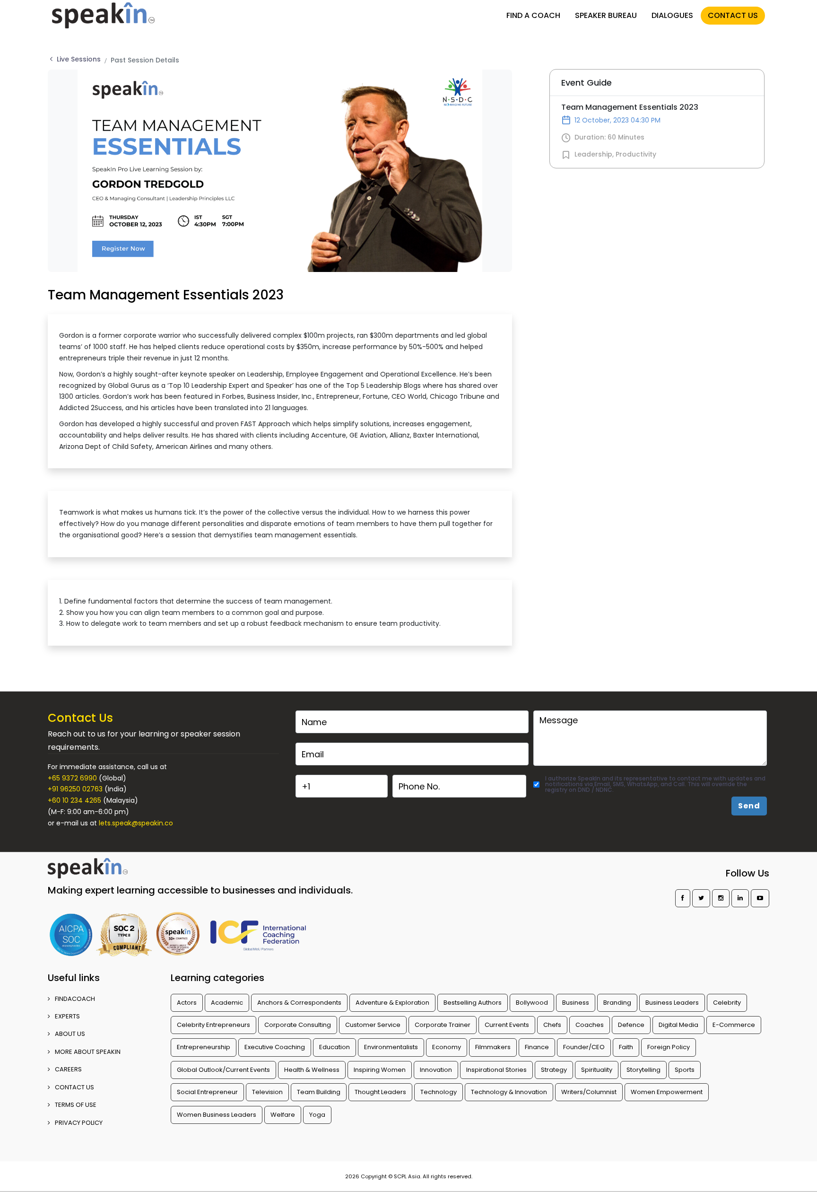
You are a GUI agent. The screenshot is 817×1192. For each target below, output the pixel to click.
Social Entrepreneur (207, 1091)
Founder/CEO (584, 1047)
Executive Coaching (274, 1047)
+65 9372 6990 (72, 778)
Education (334, 1047)
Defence (631, 1024)
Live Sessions (79, 59)
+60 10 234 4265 (74, 800)
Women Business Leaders (216, 1114)
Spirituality (596, 1069)
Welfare (282, 1114)
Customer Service (372, 1024)
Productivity (636, 154)
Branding (617, 1002)
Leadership (593, 154)
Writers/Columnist (589, 1091)
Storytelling (643, 1069)
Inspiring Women (380, 1069)
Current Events (507, 1024)
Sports (685, 1069)
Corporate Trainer (442, 1024)
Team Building (318, 1091)
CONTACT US (733, 15)
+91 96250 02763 (75, 789)
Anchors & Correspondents (299, 1002)
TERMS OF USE (75, 1104)
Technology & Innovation (509, 1091)
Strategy (554, 1069)
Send (749, 805)
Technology (438, 1091)
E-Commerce (734, 1024)
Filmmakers (493, 1047)
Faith (626, 1047)
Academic (227, 1002)
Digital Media (678, 1024)
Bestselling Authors (472, 1002)
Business (575, 1002)
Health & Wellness (311, 1069)
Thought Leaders (380, 1091)
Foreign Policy (668, 1047)
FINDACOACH (75, 998)
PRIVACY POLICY (79, 1122)
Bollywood (532, 1002)
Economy (446, 1047)
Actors (187, 1002)
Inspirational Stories (496, 1069)
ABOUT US (70, 1033)
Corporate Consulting (297, 1024)
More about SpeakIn (88, 1051)
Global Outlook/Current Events (223, 1069)
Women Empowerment (667, 1091)
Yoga (317, 1114)
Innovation (436, 1069)
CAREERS (68, 1069)
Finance (537, 1047)
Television (267, 1091)
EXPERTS (67, 1016)
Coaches (589, 1024)
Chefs (552, 1024)
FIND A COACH (533, 15)
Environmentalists (391, 1047)
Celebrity (727, 1002)
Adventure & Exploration (392, 1002)
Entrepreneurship (203, 1047)
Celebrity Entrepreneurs (213, 1024)
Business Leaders (672, 1002)
